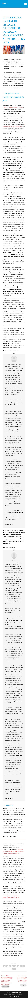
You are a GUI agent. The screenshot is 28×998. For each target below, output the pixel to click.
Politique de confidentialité (18, 994)
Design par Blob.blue (16, 992)
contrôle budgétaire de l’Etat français (13, 107)
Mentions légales (7, 994)
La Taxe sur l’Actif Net (14, 851)
